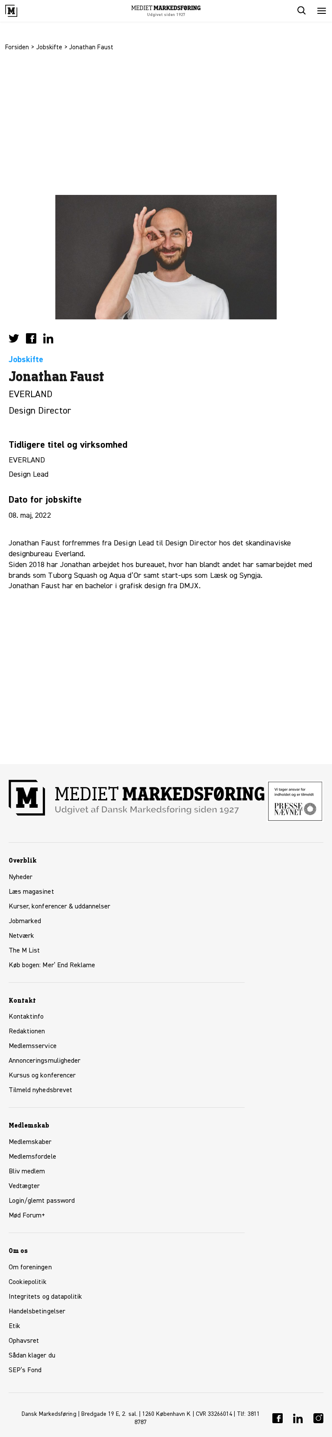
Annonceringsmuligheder (44, 1061)
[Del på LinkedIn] (48, 338)
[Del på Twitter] (14, 338)
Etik (14, 1326)
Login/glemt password (42, 1201)
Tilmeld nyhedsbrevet (40, 1090)
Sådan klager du (32, 1355)
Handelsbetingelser (37, 1311)
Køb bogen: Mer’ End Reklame (52, 965)
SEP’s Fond (25, 1370)
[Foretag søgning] (301, 11)
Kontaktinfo (26, 1016)
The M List (24, 950)
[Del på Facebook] (31, 338)
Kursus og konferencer (42, 1075)
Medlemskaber (30, 1142)
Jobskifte (49, 47)
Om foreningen (30, 1267)
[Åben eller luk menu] (321, 10)
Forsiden (17, 47)
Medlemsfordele (32, 1156)
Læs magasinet (31, 892)
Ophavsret (24, 1341)
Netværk (21, 936)
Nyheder (20, 877)
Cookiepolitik (28, 1282)
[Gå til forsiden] (20, 11)
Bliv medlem (27, 1171)
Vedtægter (24, 1186)
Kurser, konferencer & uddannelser (60, 906)
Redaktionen (27, 1031)
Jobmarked (25, 921)
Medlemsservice (33, 1046)
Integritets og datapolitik (45, 1297)
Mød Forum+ (27, 1215)
